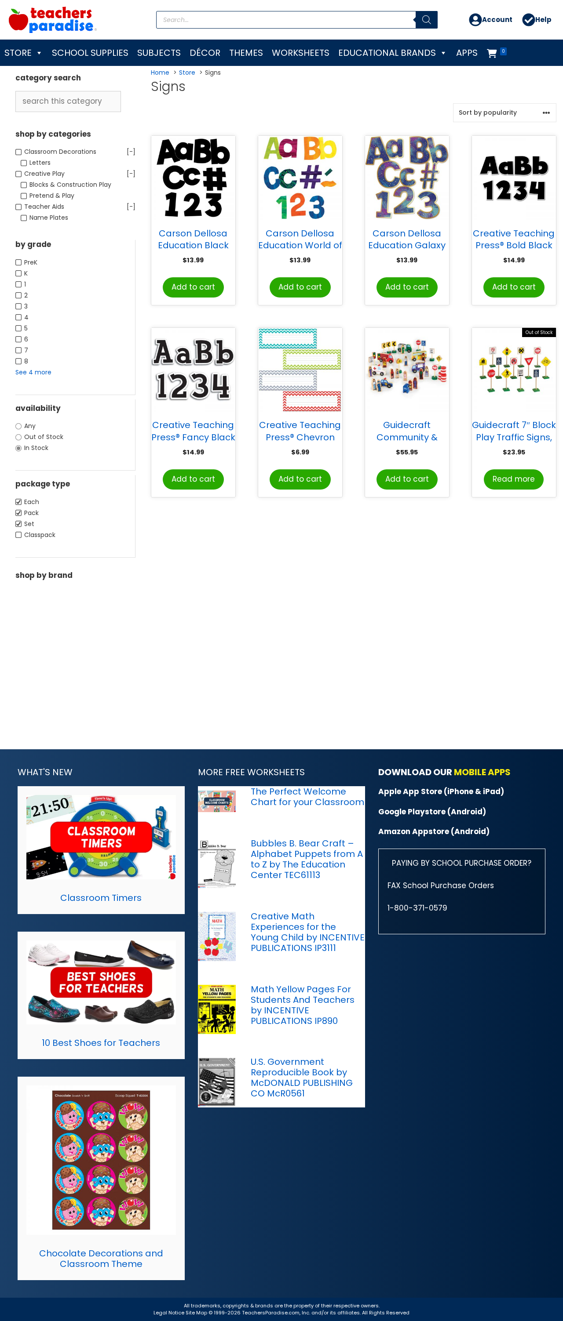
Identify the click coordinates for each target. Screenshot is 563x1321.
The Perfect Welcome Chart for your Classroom (307, 796)
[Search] (427, 20)
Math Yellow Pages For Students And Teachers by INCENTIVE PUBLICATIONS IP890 (303, 1005)
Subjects (159, 53)
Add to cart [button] (193, 287)
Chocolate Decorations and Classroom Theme (101, 1258)
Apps (467, 53)
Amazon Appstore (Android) (434, 831)
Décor (205, 53)
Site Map (197, 1312)
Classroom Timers (101, 898)
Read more (514, 479)
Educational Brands (387, 53)
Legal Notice (169, 1312)
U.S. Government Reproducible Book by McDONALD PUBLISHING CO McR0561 (302, 1077)
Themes (246, 53)
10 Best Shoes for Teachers (101, 1043)
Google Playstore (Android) (432, 811)
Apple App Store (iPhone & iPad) (441, 791)
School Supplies (90, 53)
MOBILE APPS (482, 772)
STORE (18, 53)
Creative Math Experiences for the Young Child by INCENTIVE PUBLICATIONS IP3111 (308, 932)
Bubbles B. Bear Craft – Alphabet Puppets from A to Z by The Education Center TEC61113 (307, 859)
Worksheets (300, 53)
